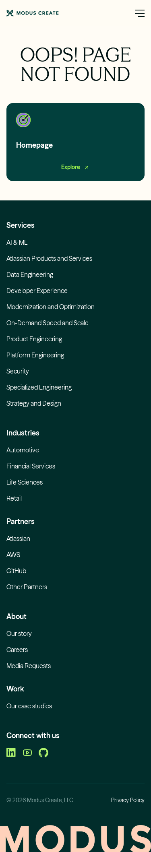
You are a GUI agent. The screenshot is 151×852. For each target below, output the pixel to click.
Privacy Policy (128, 800)
